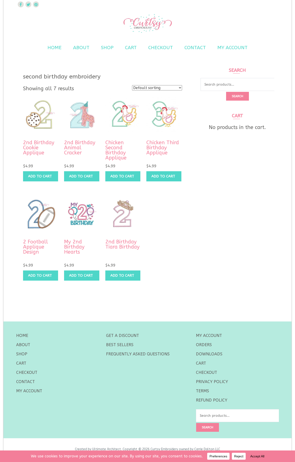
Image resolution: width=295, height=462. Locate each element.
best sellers (119, 344)
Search (237, 96)
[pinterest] (36, 4)
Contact (195, 48)
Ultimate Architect (106, 449)
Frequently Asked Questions (138, 354)
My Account (232, 48)
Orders (204, 344)
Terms (202, 390)
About (81, 48)
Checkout (160, 48)
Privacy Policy (212, 381)
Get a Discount (122, 335)
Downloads (209, 354)
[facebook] (21, 4)
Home (54, 48)
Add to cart (40, 176)
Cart (131, 48)
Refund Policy (211, 400)
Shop (107, 48)
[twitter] (28, 4)
